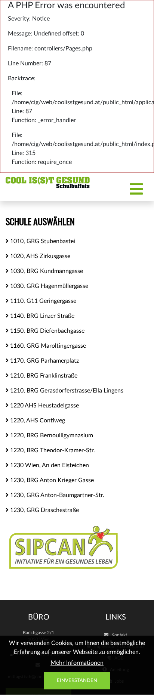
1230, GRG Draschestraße (44, 510)
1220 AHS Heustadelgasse (44, 406)
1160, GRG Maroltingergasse (47, 346)
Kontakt (118, 635)
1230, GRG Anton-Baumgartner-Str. (56, 495)
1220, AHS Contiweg (37, 420)
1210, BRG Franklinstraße (43, 376)
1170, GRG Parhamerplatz (44, 361)
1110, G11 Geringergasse (42, 301)
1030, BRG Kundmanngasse (46, 271)
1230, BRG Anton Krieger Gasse (51, 480)
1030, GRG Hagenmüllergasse (48, 286)
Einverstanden (77, 680)
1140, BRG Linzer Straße (41, 316)
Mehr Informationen (77, 663)
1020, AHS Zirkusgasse (39, 256)
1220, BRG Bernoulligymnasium (51, 435)
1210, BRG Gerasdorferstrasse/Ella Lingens (66, 391)
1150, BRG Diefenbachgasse (46, 331)
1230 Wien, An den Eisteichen (49, 465)
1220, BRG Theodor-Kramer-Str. (52, 450)
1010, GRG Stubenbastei (42, 241)
